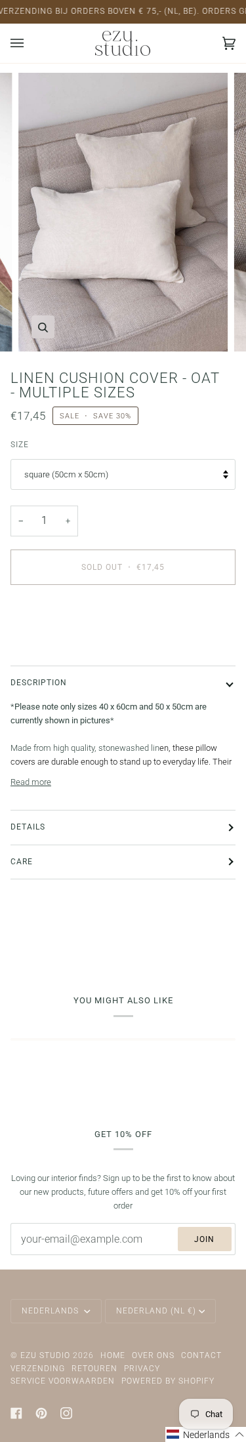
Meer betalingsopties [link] (49, 646)
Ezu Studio (45, 1355)
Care (21, 861)
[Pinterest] (41, 1413)
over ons (153, 1355)
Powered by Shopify (168, 1381)
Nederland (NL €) (156, 1310)
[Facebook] (16, 1413)
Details (27, 826)
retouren (94, 1368)
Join (204, 1239)
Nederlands (51, 1310)
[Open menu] (30, 43)
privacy (142, 1368)
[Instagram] (66, 1413)
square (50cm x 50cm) (66, 474)
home (112, 1355)
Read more (30, 782)
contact (201, 1355)
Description (38, 682)
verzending (37, 1368)
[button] (205, 1434)
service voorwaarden (62, 1381)
